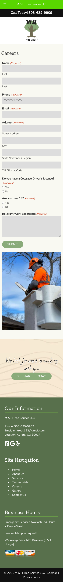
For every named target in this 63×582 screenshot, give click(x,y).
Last (4, 86)
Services (17, 478)
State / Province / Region (16, 158)
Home (16, 470)
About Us (18, 474)
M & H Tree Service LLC (32, 4)
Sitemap (52, 573)
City (4, 146)
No (6, 191)
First (4, 74)
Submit (12, 244)
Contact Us (19, 495)
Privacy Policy (31, 577)
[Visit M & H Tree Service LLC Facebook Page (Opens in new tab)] (7, 445)
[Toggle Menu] (4, 4)
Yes (7, 187)
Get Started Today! (31, 376)
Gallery (16, 491)
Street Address (11, 133)
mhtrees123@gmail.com (29, 430)
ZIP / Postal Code (12, 170)
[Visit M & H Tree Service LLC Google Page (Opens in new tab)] (12, 445)
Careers (17, 486)
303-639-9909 (24, 426)
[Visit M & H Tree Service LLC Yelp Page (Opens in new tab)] (18, 445)
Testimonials (20, 482)
